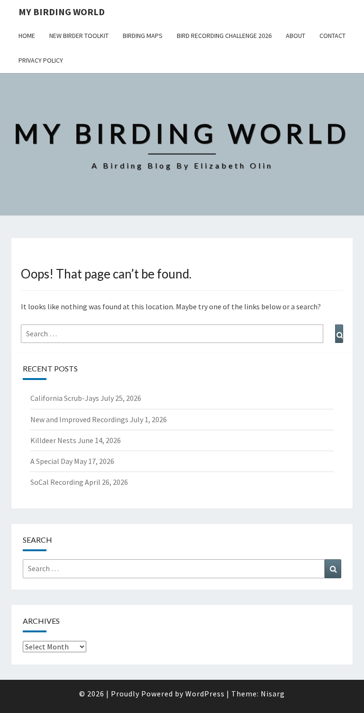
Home (26, 35)
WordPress (205, 693)
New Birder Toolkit (79, 35)
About (295, 35)
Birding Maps (143, 35)
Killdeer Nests (53, 440)
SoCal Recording (56, 482)
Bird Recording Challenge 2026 (224, 35)
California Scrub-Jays (64, 398)
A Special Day (51, 461)
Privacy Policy (40, 60)
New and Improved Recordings (79, 419)
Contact (332, 35)
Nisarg (273, 693)
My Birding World (61, 12)
